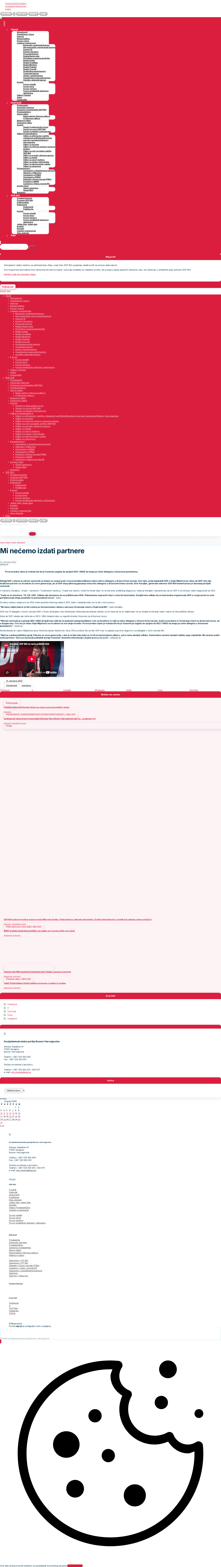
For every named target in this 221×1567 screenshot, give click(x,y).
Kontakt (12, 1205)
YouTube (11, 1011)
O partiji (12, 1189)
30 (19, 1119)
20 (10, 1116)
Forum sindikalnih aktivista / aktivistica (27, 1223)
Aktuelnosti (11, 685)
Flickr (10, 1015)
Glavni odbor (15, 1250)
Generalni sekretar (18, 1242)
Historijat (13, 1192)
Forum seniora (16, 1220)
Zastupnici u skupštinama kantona (25, 1270)
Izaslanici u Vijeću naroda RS (23, 1268)
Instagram (12, 1018)
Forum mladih (15, 1215)
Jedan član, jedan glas (20, 1202)
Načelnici (13, 1273)
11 (4, 1113)
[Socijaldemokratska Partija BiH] (5, 18)
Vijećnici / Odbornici (18, 1276)
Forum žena (15, 1218)
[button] (6, 14)
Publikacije (14, 1197)
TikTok (12, 1313)
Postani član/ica (16, 1283)
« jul (2, 1125)
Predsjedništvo (16, 1245)
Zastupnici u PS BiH (18, 1260)
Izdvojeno (26, 685)
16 (19, 1113)
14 (13, 1113)
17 (1, 1116)
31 (1, 1122)
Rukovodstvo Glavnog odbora (23, 1253)
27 (10, 1119)
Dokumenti (14, 1195)
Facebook (12, 1004)
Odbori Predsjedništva (19, 1207)
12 (7, 1113)
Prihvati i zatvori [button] (75, 1565)
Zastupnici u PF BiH (18, 1263)
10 (1, 1113)
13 (10, 1113)
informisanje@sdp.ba (21, 1072)
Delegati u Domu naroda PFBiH (24, 1265)
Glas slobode (15, 1200)
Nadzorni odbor (16, 1255)
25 (4, 1119)
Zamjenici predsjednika (20, 1247)
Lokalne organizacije (19, 1210)
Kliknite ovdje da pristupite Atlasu (20, 274)
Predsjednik (14, 1240)
